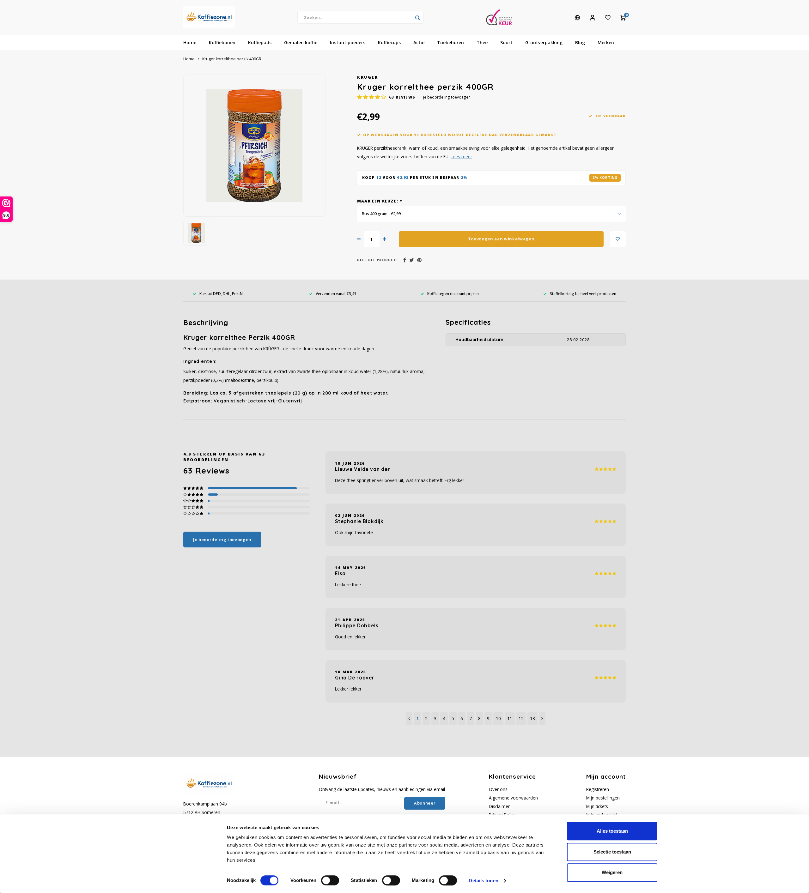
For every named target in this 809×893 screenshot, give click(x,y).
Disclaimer (499, 806)
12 (521, 718)
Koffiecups (389, 42)
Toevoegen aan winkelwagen (501, 239)
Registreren (597, 789)
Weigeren (612, 872)
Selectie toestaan (612, 851)
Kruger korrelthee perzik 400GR (231, 59)
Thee (482, 42)
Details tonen (483, 880)
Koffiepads (259, 42)
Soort (506, 42)
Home (189, 42)
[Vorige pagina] (409, 718)
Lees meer (461, 157)
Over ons (498, 789)
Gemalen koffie (300, 42)
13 (532, 718)
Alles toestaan (612, 831)
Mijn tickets (597, 806)
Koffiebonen (222, 42)
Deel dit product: (377, 260)
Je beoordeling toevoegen (447, 97)
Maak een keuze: (379, 200)
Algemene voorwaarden (513, 798)
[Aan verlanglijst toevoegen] (618, 239)
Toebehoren (450, 42)
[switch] (330, 880)
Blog (580, 42)
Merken (606, 42)
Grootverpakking (544, 42)
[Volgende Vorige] (542, 718)
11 (509, 718)
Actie (418, 42)
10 (498, 718)
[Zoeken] (417, 17)
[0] (623, 17)
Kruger (367, 77)
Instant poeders (347, 42)
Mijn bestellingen (603, 798)
